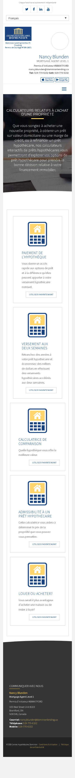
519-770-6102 (41, 72)
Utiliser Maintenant (41, 294)
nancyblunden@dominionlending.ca (49, 69)
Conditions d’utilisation (48, 744)
